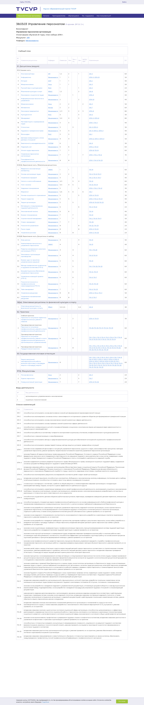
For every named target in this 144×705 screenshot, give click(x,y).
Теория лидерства (27, 199)
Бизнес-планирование (29, 215)
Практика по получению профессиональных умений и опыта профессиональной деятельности (34, 329)
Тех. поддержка (88, 16)
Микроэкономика (27, 84)
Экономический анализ (29, 211)
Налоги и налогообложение (31, 181)
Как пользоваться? (104, 16)
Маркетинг (25, 192)
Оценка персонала (27, 378)
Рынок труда (25, 229)
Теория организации (28, 202)
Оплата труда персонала (30, 150)
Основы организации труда (31, 174)
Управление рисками (28, 232)
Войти (124, 2)
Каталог (46, 16)
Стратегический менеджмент (31, 218)
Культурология (26, 114)
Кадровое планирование (30, 188)
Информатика (26, 77)
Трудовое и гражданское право (32, 131)
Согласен (122, 701)
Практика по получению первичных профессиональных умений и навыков (33, 319)
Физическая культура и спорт (31, 91)
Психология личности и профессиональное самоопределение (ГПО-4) (30, 284)
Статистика (25, 127)
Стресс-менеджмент (28, 222)
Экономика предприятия (30, 111)
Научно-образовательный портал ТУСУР (59, 9)
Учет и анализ (26, 185)
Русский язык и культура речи (31, 88)
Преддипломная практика (30, 349)
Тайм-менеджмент (27, 289)
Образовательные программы (29, 16)
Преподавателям (58, 16)
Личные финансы (27, 375)
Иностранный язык (27, 74)
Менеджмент (25, 118)
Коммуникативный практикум (31, 382)
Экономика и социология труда (32, 95)
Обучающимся (73, 16)
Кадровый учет (26, 147)
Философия (25, 134)
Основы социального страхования (33, 195)
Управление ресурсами (29, 293)
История (24, 81)
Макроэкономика (27, 104)
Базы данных (25, 240)
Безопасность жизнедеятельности (33, 143)
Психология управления (29, 225)
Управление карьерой (29, 177)
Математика (25, 107)
